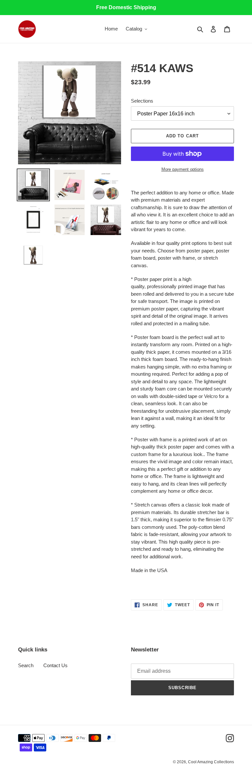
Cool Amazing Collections (211, 762)
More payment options (182, 169)
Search (25, 665)
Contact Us (55, 665)
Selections (142, 101)
